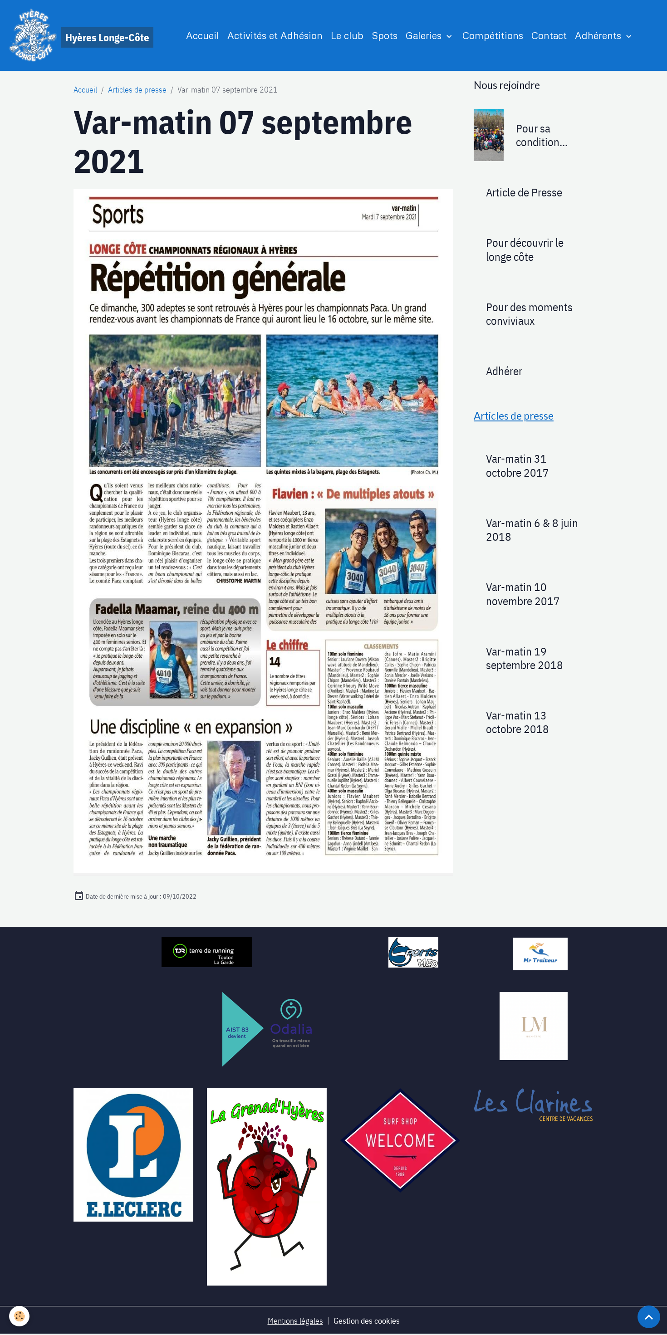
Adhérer (504, 371)
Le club (347, 35)
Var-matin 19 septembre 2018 (524, 658)
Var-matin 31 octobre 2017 (517, 465)
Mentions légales (295, 1320)
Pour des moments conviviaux (529, 314)
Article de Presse (524, 192)
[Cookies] (19, 1316)
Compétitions (492, 35)
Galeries (425, 35)
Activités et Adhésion (275, 35)
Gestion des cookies (367, 1320)
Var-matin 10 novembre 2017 (523, 593)
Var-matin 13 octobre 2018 (517, 722)
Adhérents (599, 35)
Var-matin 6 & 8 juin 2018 (532, 529)
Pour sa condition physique (537, 135)
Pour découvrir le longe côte (525, 249)
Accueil (202, 35)
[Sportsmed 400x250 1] (413, 951)
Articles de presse (137, 89)
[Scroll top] (649, 1317)
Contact (549, 35)
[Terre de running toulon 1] (207, 951)
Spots (384, 35)
